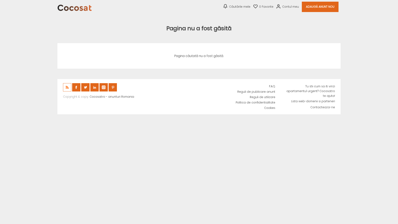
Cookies (269, 108)
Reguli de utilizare (262, 97)
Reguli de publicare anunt (256, 92)
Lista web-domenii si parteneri (313, 101)
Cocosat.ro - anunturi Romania (112, 97)
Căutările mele (239, 7)
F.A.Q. (272, 86)
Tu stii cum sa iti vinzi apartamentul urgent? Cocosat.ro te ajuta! (310, 91)
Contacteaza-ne (322, 107)
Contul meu (290, 7)
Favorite (266, 7)
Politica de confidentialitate (255, 103)
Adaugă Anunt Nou (320, 7)
